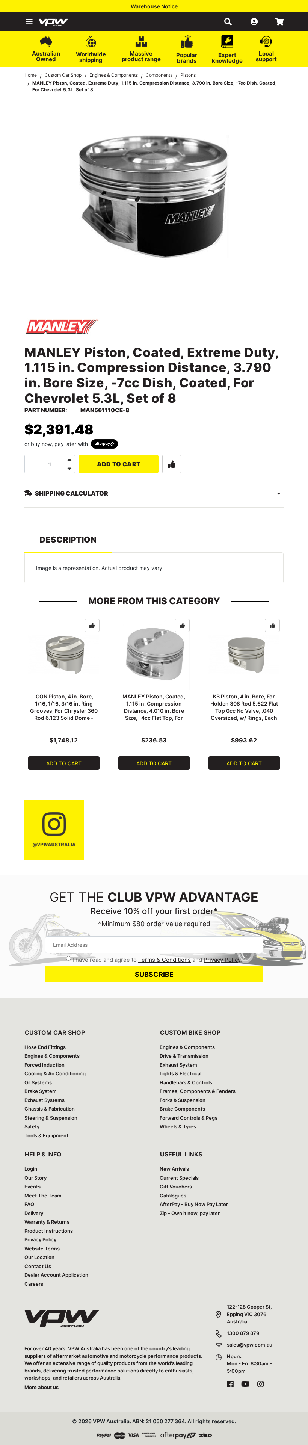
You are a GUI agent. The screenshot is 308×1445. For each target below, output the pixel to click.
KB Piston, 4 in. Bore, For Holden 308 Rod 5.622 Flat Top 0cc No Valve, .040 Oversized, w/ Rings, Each (244, 707)
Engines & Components (52, 1056)
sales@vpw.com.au (249, 1345)
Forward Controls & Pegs (188, 1118)
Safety (31, 1126)
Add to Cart (119, 464)
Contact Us (37, 1266)
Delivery (33, 1213)
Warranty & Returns (46, 1222)
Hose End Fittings (45, 1047)
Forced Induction (44, 1065)
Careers (33, 1284)
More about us (41, 1387)
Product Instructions (48, 1231)
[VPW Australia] (63, 22)
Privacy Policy (222, 959)
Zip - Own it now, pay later (190, 1213)
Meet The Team (43, 1196)
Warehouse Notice (154, 6)
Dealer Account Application (56, 1275)
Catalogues (173, 1196)
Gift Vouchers (176, 1187)
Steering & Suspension (50, 1118)
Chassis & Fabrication (49, 1109)
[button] (28, 21)
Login (30, 1169)
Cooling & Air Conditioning (55, 1073)
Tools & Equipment (46, 1135)
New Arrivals (174, 1169)
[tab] (68, 543)
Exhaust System (178, 1065)
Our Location (39, 1257)
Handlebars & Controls (186, 1082)
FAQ (29, 1204)
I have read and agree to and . (157, 960)
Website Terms (42, 1248)
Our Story (35, 1178)
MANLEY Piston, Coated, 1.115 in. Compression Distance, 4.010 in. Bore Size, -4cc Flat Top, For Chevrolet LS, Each (153, 710)
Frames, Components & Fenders (198, 1091)
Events (32, 1187)
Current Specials (179, 1178)
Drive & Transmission (184, 1056)
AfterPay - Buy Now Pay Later (194, 1204)
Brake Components (182, 1109)
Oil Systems (38, 1082)
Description (68, 539)
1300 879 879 (243, 1333)
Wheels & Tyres (178, 1126)
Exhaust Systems (44, 1100)
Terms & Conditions (164, 959)
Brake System (40, 1091)
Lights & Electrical (180, 1073)
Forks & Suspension (182, 1100)
